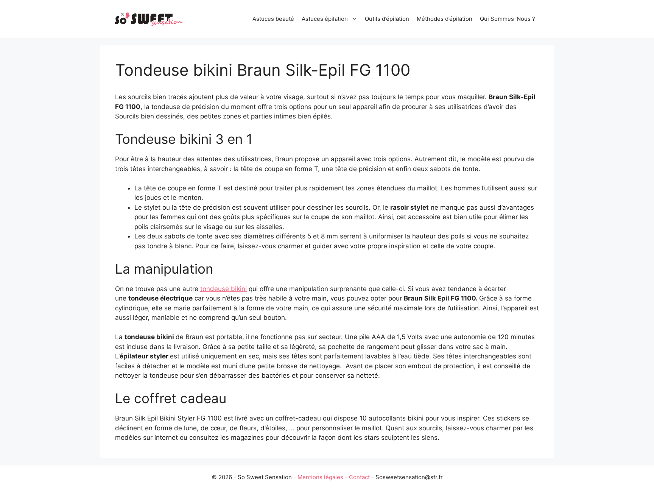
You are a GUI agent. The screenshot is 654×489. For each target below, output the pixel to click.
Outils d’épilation (387, 18)
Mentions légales (320, 477)
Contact (359, 477)
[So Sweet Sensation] (149, 18)
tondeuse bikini (223, 289)
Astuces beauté (273, 18)
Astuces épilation (325, 18)
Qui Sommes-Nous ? (507, 18)
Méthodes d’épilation (444, 18)
